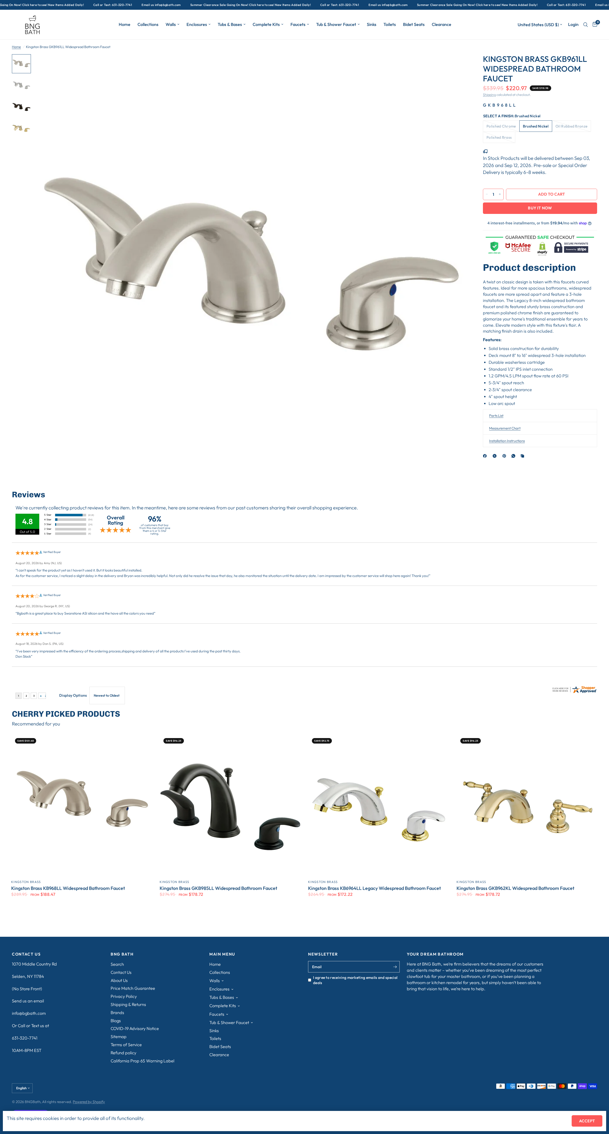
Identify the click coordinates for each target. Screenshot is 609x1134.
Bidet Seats (414, 24)
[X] (495, 456)
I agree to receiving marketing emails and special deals (355, 980)
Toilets (389, 24)
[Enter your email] (395, 966)
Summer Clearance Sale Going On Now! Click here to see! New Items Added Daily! (212, 4)
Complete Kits (266, 24)
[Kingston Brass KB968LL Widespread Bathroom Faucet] (81, 805)
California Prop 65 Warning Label (142, 1061)
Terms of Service (126, 1044)
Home (124, 24)
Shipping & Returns (128, 1004)
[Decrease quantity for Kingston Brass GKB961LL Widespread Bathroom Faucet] (486, 194)
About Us (119, 980)
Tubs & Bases (230, 24)
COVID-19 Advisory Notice (135, 1028)
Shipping (489, 95)
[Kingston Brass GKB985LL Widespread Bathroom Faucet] (230, 805)
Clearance (441, 24)
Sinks (371, 24)
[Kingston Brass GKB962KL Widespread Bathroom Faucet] (527, 805)
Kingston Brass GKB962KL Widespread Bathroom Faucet (515, 888)
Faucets (297, 24)
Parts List (496, 415)
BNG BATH (122, 954)
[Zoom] (458, 64)
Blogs (116, 1020)
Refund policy (123, 1052)
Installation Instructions (507, 440)
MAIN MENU (222, 954)
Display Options (73, 695)
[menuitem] (124, 24)
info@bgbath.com (29, 1013)
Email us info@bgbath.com (123, 4)
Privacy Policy (124, 996)
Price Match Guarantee (133, 988)
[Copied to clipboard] (523, 456)
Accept (587, 1120)
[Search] (585, 24)
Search (117, 964)
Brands (117, 1012)
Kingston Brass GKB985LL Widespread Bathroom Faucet (218, 888)
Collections (148, 24)
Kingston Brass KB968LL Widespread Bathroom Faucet (68, 888)
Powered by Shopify (89, 1101)
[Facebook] (486, 456)
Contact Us (121, 972)
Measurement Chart (505, 428)
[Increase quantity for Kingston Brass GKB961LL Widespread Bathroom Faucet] (499, 194)
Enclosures (197, 24)
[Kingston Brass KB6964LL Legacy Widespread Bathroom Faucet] (378, 805)
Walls (171, 24)
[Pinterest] (505, 456)
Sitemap (119, 1036)
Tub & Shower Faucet (336, 24)
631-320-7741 (24, 1038)
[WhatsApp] (514, 456)
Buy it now (540, 207)
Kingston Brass (26, 882)
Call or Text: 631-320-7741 (75, 4)
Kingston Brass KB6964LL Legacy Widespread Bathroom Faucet (374, 888)
